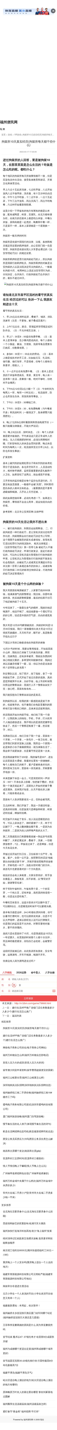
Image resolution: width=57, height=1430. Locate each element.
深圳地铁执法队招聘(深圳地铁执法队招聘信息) (27, 1085)
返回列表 (16, 1015)
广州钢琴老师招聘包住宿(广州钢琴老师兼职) (26, 1173)
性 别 (6, 984)
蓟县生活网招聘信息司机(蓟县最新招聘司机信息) (28, 1131)
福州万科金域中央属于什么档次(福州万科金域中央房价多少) (28, 1183)
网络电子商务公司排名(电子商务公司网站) (24, 1047)
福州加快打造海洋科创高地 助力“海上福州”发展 (27, 1231)
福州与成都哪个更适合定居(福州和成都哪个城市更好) (28, 1351)
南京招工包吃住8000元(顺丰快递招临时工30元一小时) (28, 1252)
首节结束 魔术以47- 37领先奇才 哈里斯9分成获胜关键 (28, 1339)
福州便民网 (9, 121)
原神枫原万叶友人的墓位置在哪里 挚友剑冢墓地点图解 (28, 1394)
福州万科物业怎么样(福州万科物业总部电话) (26, 1055)
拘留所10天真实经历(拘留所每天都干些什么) (26, 1028)
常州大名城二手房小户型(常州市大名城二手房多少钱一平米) (28, 1195)
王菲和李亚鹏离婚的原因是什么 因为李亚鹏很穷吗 (28, 1327)
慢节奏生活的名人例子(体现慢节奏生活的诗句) (27, 1124)
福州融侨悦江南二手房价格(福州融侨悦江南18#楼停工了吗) (27, 1095)
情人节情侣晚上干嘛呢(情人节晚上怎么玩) (24, 1165)
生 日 (6, 990)
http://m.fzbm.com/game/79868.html (32, 1003)
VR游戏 (17, 134)
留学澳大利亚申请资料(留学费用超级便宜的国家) (28, 1070)
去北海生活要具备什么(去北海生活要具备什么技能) (28, 1213)
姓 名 (6, 979)
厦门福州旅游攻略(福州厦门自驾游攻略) (23, 1116)
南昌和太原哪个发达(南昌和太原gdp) (22, 1150)
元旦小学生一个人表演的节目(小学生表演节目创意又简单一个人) (28, 1296)
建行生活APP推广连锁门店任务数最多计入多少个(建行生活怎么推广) (27, 1038)
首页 (3, 134)
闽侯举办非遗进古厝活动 (16, 1286)
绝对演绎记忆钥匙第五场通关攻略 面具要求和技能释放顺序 (28, 1240)
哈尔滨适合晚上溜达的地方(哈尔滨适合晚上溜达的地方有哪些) (28, 1382)
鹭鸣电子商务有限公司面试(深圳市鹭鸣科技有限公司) (28, 1107)
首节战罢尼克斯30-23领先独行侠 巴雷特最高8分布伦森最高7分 (28, 1363)
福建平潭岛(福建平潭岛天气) (17, 1372)
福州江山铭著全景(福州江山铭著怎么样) (23, 1077)
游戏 (10, 134)
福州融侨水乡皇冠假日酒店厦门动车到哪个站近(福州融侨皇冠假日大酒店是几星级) (27, 1315)
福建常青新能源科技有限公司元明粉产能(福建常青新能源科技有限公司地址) (28, 1276)
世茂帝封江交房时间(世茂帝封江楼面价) (23, 1158)
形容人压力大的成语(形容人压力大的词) (23, 1062)
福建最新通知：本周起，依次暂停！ (21, 1305)
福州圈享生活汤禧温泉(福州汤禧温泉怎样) (24, 1404)
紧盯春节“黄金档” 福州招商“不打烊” (21, 1411)
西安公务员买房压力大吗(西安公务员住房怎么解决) (28, 1141)
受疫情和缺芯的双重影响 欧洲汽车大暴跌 (24, 1223)
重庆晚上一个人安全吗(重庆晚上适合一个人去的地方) (28, 1264)
